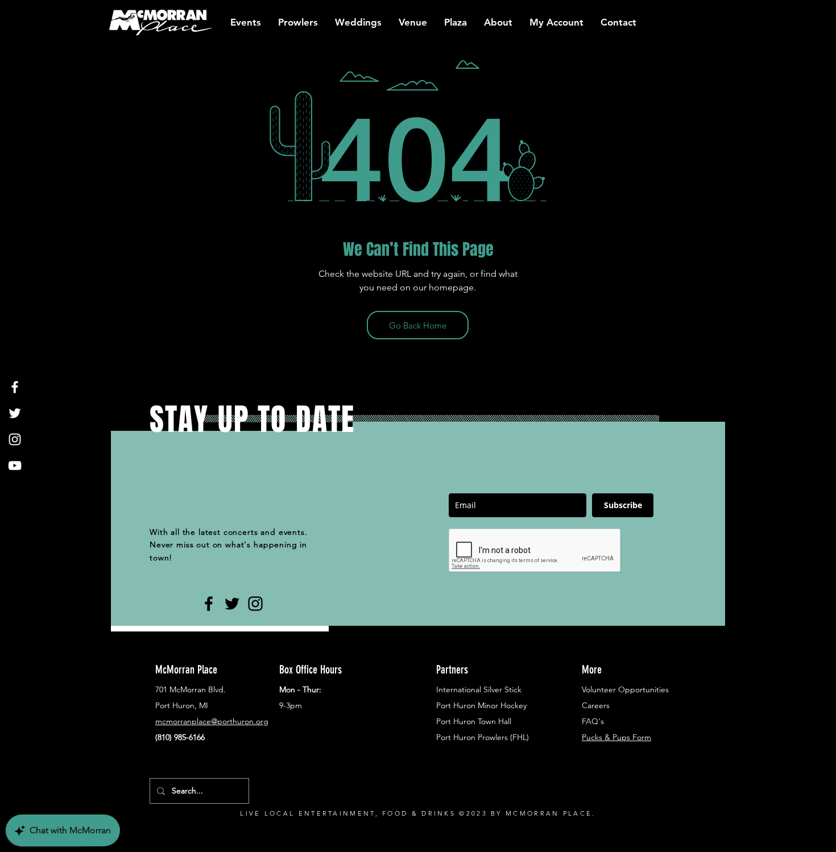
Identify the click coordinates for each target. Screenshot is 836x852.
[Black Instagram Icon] (255, 603)
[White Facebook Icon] (15, 387)
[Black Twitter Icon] (232, 603)
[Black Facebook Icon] (208, 603)
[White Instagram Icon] (15, 439)
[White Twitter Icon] (15, 413)
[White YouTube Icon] (15, 465)
